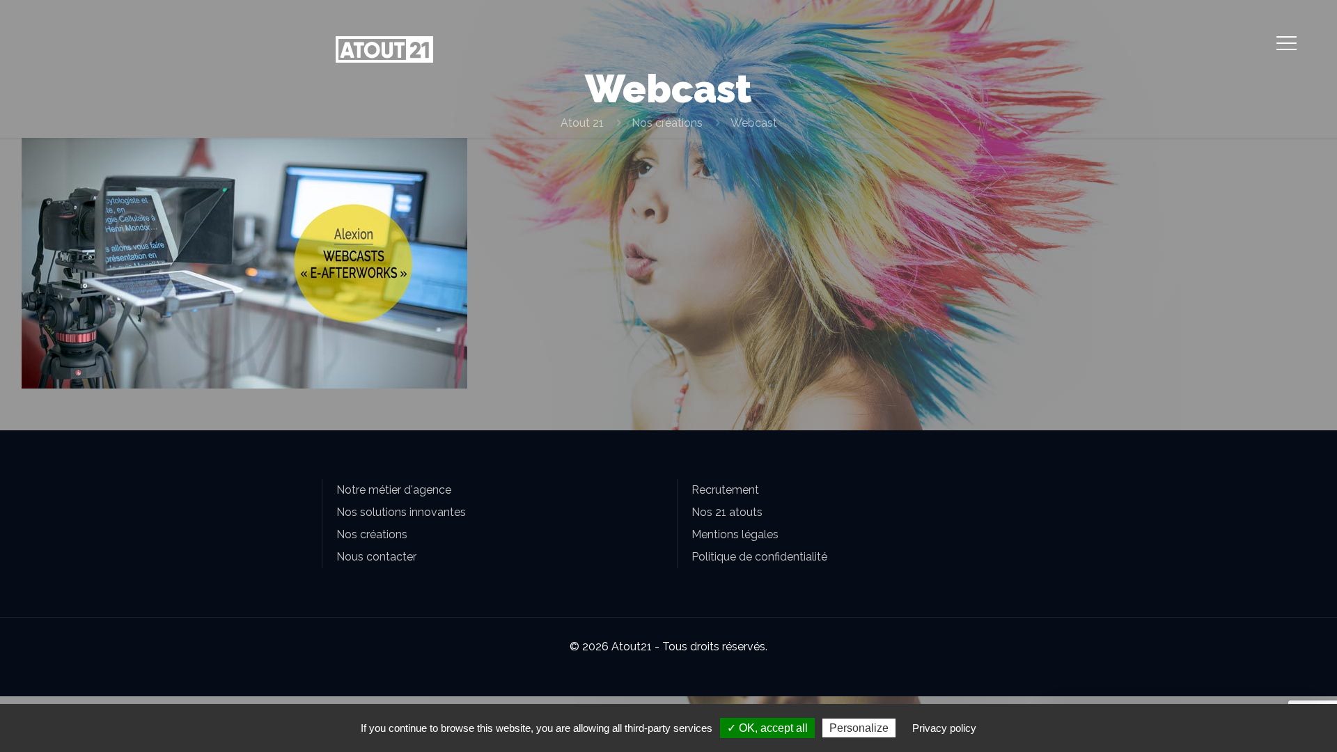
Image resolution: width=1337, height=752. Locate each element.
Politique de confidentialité (759, 556)
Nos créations (667, 123)
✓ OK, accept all (767, 728)
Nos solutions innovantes (401, 512)
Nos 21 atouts (727, 512)
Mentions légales (735, 534)
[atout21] (384, 49)
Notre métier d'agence (393, 489)
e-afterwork (140, 211)
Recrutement (725, 489)
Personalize (859, 728)
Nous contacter (376, 556)
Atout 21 (582, 123)
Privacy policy (944, 728)
